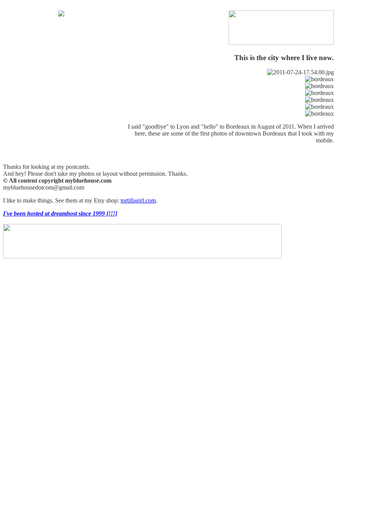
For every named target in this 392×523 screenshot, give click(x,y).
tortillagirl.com (138, 200)
